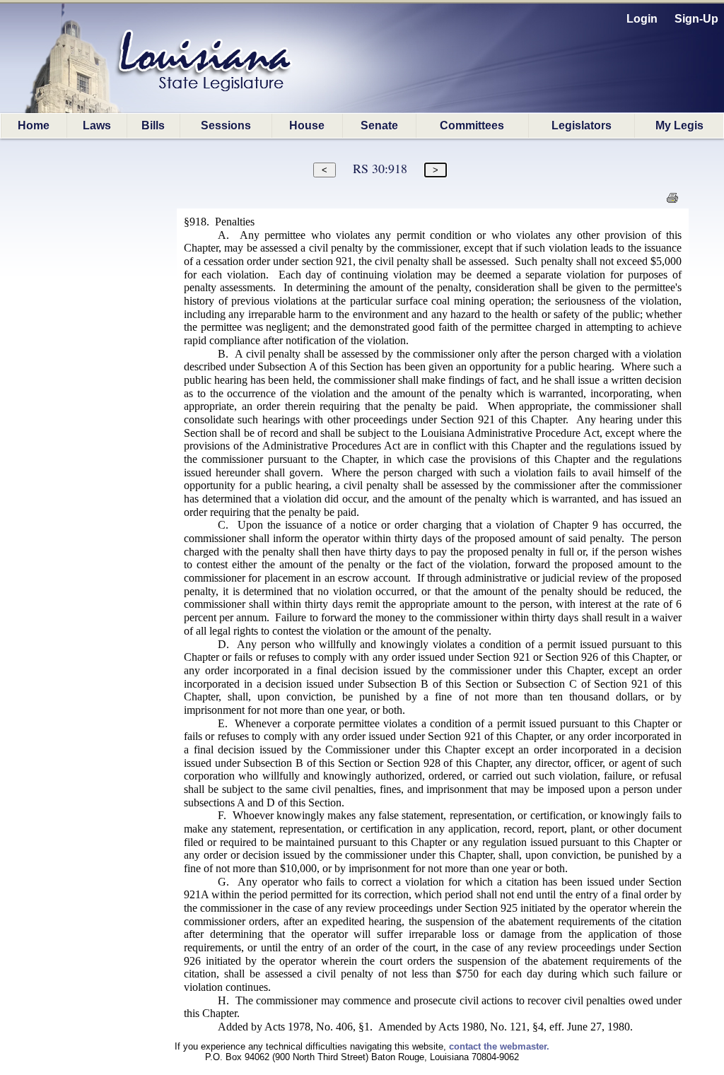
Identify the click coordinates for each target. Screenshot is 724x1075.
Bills (153, 125)
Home (33, 125)
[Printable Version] (672, 202)
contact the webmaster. (499, 1046)
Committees (472, 125)
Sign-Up (696, 19)
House (307, 125)
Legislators (581, 125)
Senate (379, 125)
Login (642, 19)
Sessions (226, 125)
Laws (97, 125)
